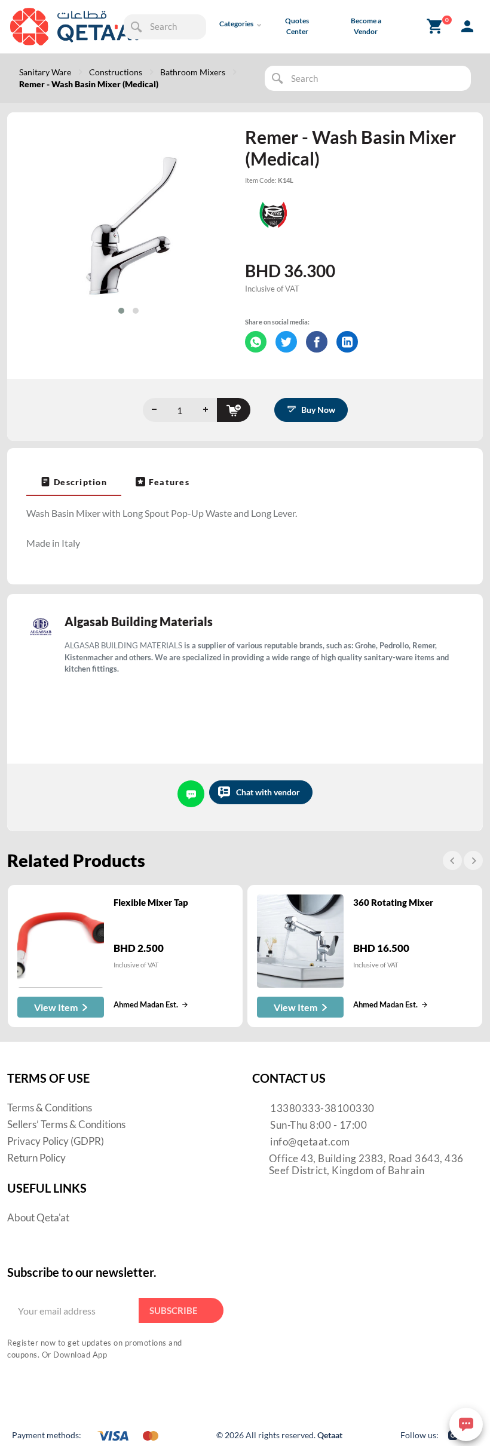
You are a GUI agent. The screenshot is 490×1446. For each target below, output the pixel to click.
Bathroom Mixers (192, 72)
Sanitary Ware (45, 72)
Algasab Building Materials (139, 621)
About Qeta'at (38, 1217)
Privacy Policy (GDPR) (55, 1141)
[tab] (73, 481)
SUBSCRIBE (173, 1310)
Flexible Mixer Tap (151, 902)
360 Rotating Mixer (393, 902)
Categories (236, 23)
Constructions (115, 72)
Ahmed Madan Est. (146, 1004)
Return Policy (36, 1157)
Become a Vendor (366, 26)
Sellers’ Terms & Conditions (66, 1124)
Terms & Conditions (49, 1107)
